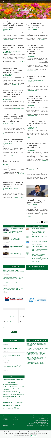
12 (10, 316)
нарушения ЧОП (16, 393)
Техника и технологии (38, 80)
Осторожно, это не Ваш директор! (35, 77)
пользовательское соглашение (21, 435)
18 (7, 319)
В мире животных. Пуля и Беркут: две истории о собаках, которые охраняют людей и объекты (13, 355)
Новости (11, 29)
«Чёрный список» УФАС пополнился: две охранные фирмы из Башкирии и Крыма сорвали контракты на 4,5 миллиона (35, 353)
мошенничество (7, 393)
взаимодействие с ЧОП (7, 388)
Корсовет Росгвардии (15, 380)
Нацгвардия (5, 382)
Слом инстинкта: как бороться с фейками (11, 162)
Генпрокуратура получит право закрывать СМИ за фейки (36, 123)
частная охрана (8, 408)
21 (16, 319)
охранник (10, 402)
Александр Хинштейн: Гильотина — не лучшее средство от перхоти (35, 201)
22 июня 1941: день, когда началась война (12, 360)
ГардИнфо (25, 9)
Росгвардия (11, 383)
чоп (15, 407)
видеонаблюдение (16, 388)
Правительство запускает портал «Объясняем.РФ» (13, 141)
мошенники (14, 391)
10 (4, 316)
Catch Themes (45, 425)
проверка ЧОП (14, 403)
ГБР (22, 379)
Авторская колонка (14, 266)
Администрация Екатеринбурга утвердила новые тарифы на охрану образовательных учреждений (36, 344)
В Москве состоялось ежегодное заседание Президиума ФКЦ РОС (17, 246)
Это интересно (13, 164)
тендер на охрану (17, 405)
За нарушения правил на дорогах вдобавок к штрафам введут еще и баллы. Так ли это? (36, 25)
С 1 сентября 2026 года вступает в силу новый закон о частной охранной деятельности (37, 349)
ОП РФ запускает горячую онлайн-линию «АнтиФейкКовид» (36, 145)
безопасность (8, 386)
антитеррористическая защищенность (10, 384)
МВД (21, 380)
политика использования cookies (38, 433)
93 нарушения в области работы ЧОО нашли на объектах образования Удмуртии (39, 238)
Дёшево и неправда (34, 168)
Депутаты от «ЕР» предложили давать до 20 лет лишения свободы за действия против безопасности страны (13, 118)
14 (16, 316)
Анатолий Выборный (15, 379)
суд (11, 405)
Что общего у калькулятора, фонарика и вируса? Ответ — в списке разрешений (13, 25)
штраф (18, 408)
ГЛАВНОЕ (13, 226)
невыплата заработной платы (9, 394)
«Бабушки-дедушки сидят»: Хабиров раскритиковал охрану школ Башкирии (35, 363)
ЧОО (23, 382)
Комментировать (7, 30)
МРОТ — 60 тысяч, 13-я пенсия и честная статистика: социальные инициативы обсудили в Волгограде (36, 358)
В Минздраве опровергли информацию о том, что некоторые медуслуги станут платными (13, 93)
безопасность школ (18, 386)
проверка (10, 403)
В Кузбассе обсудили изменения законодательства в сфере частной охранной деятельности (40, 243)
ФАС (17, 382)
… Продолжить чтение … (8, 39)
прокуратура (6, 405)
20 (13, 319)
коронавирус (8, 391)
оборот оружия (6, 396)
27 (13, 321)
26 (10, 321)
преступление (5, 403)
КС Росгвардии (8, 380)
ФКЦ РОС (20, 382)
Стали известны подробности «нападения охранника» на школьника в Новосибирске (13, 184)
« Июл (4, 327)
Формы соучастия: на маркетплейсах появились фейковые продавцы (13, 71)
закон (11, 389)
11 (7, 316)
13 (13, 316)
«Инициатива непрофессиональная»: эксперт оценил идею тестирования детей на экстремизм (13, 290)
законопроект (14, 389)
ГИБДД (4, 380)
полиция (21, 402)
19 (10, 319)
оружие (11, 396)
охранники (16, 402)
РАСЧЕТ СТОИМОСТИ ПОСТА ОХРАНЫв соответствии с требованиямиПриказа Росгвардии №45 (37, 268)
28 (16, 321)
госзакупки (6, 389)
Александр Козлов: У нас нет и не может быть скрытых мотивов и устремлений (17, 253)
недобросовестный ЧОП (19, 394)
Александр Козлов (6, 379)
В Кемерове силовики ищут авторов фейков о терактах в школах (13, 47)
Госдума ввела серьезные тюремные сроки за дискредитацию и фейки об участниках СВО (37, 99)
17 (4, 319)
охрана (15, 396)
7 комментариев (7, 189)
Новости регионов (17, 51)
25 (7, 321)
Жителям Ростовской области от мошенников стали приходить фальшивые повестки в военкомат (35, 49)
